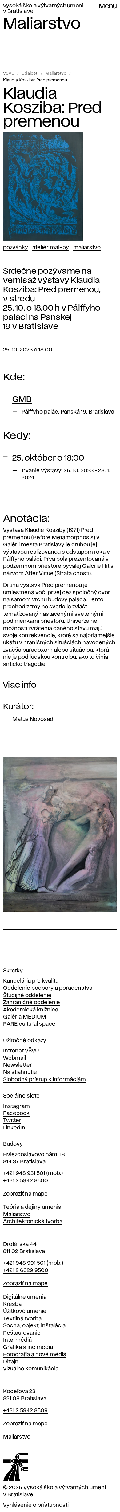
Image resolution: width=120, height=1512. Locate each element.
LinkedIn (14, 1127)
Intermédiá (17, 1340)
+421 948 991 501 (24, 1263)
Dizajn (10, 1361)
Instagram (16, 1106)
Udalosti (30, 73)
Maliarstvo (55, 73)
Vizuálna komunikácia (30, 1368)
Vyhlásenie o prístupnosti (36, 1505)
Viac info (19, 685)
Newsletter (17, 1065)
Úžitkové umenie (24, 1311)
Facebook (16, 1113)
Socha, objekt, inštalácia (34, 1325)
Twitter (12, 1120)
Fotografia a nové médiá (34, 1354)
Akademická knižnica (30, 1009)
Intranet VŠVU (21, 1050)
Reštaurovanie (22, 1333)
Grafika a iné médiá (28, 1347)
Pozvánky (15, 247)
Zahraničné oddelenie (31, 1002)
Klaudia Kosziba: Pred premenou (35, 80)
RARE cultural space (29, 1024)
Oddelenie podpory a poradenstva (47, 988)
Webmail (14, 1058)
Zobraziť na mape (25, 1194)
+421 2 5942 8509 (25, 1410)
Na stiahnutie (20, 1072)
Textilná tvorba (22, 1318)
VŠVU (8, 73)
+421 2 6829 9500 (25, 1270)
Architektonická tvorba (32, 1221)
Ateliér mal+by (50, 247)
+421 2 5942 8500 (25, 1180)
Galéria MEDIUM (24, 1017)
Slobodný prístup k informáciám (44, 1079)
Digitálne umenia (24, 1297)
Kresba (12, 1304)
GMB (22, 399)
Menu (108, 6)
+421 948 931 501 (24, 1173)
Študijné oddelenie (27, 995)
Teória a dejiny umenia (32, 1207)
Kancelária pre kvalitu (30, 981)
